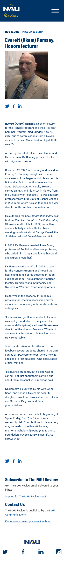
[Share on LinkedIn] (20, 106)
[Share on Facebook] (14, 106)
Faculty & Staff (32, 31)
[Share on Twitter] (7, 106)
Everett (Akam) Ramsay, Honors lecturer (29, 43)
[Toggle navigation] (55, 11)
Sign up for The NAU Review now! (25, 496)
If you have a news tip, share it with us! (28, 521)
